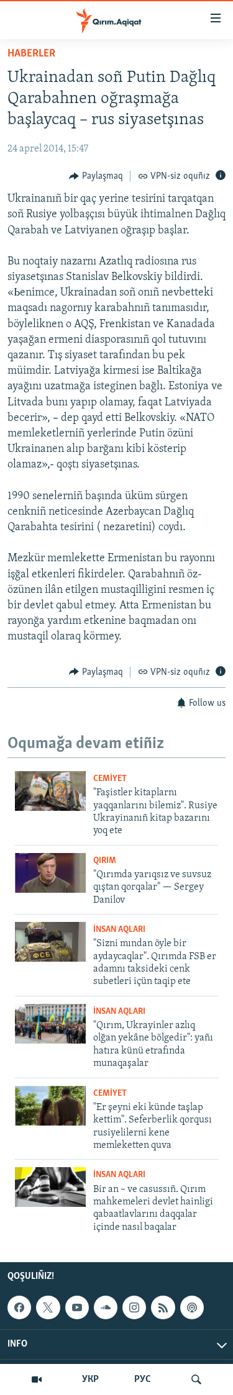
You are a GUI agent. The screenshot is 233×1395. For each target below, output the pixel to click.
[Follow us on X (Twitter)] (48, 1307)
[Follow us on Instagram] (134, 1307)
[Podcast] (192, 1307)
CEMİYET (110, 778)
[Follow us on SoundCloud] (105, 1307)
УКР (90, 1379)
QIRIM (104, 860)
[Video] (36, 1379)
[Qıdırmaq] (196, 1379)
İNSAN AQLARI (119, 929)
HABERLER (31, 54)
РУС (142, 1379)
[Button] (96, 176)
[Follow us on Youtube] (77, 1307)
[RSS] (163, 1307)
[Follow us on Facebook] (19, 1307)
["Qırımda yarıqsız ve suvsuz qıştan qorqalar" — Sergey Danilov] (50, 873)
